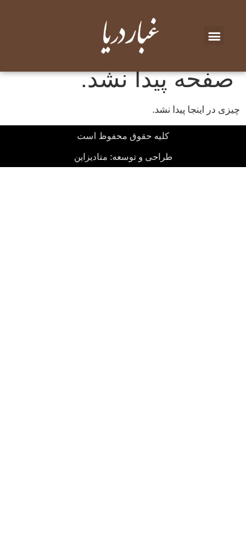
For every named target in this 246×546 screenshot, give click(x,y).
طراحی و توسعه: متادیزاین (123, 157)
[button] (214, 35)
